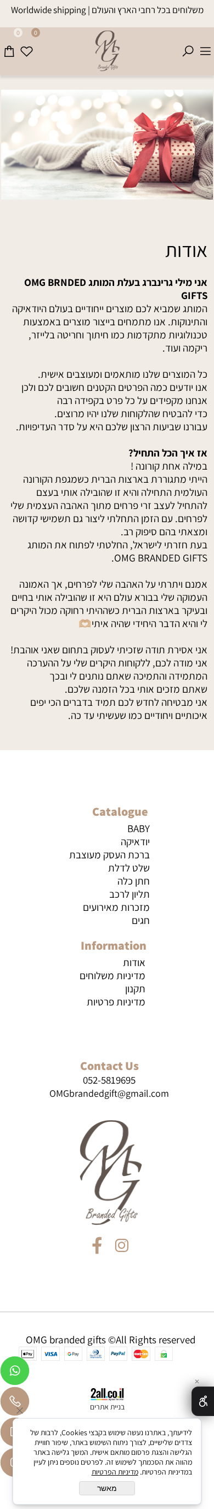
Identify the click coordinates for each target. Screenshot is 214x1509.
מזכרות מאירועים (116, 907)
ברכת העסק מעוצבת (109, 854)
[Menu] (205, 45)
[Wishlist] (26, 45)
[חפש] (187, 45)
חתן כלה (133, 880)
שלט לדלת (129, 867)
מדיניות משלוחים (112, 975)
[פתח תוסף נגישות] (203, 1401)
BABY (138, 828)
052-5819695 (109, 1079)
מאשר (107, 1488)
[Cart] (8, 45)
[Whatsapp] (14, 1373)
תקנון (135, 988)
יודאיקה (135, 841)
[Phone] (14, 1404)
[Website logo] (107, 51)
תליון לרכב (129, 893)
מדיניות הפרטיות (115, 1472)
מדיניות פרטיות (116, 1001)
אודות (186, 249)
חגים (141, 920)
